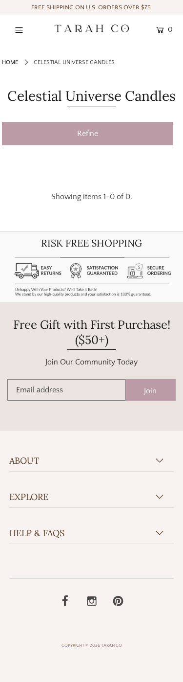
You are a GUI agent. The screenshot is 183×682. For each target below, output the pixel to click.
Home (10, 62)
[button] (87, 133)
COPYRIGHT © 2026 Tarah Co (91, 645)
